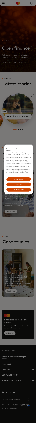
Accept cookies (18, 179)
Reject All (19, 184)
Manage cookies (19, 189)
